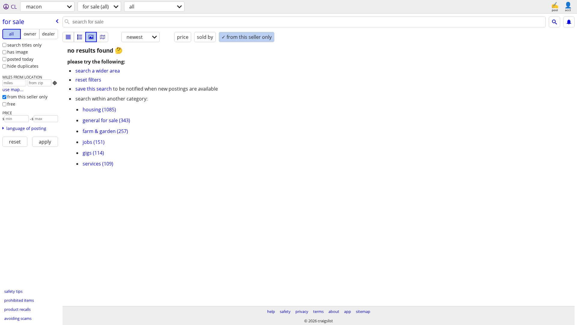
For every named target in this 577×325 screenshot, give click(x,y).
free (11, 104)
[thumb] (79, 37)
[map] (102, 37)
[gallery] (91, 37)
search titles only (24, 45)
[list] (68, 37)
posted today (20, 59)
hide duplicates (22, 66)
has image (17, 52)
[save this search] (569, 22)
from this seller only (27, 97)
